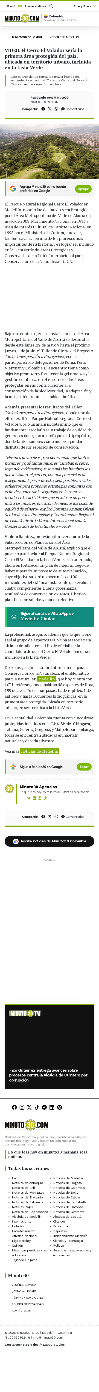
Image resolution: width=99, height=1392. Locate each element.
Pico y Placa (83, 6)
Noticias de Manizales (28, 1192)
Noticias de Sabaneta (28, 1202)
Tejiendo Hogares (24, 1260)
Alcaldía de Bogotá (67, 1216)
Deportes (60, 1231)
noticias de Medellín (39, 751)
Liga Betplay (21, 1240)
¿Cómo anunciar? (24, 1291)
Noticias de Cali (23, 1188)
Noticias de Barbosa (68, 1207)
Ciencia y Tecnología (68, 1240)
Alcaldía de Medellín (26, 1216)
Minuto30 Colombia (27, 37)
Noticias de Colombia (69, 1188)
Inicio (16, 1178)
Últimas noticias (34, 6)
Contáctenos (21, 1310)
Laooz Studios (53, 1344)
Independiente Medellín (70, 1236)
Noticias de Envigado (27, 1197)
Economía (60, 1226)
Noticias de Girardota (68, 1212)
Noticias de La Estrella (70, 1202)
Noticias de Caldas (67, 1197)
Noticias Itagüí (22, 1207)
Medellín (46, 679)
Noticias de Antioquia (27, 1183)
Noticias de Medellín (64, 37)
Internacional (21, 1221)
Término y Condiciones (28, 1297)
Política (58, 1245)
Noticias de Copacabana (30, 1212)
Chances (59, 1221)
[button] (8, 6)
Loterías (18, 1226)
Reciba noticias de (53, 841)
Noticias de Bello (65, 1192)
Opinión (17, 1245)
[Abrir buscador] (51, 6)
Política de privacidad (28, 1304)
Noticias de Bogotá (67, 1183)
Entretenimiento (23, 1231)
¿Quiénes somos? (24, 1285)
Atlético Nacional (24, 1236)
